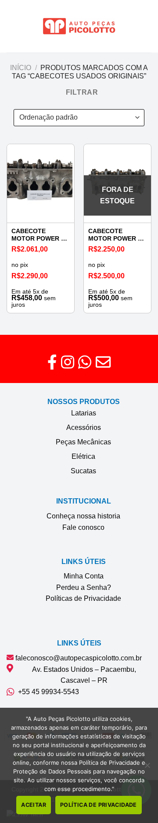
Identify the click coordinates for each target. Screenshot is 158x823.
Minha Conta (84, 576)
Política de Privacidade (98, 805)
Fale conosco (83, 527)
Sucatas (83, 471)
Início (20, 67)
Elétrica (83, 456)
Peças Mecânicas (83, 442)
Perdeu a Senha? (83, 587)
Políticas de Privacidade (83, 598)
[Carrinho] (147, 26)
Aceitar (33, 805)
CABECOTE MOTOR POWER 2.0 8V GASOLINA (40, 235)
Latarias (83, 413)
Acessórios (83, 427)
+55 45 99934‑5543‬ (46, 691)
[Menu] (12, 26)
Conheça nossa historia (83, 516)
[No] (147, 768)
